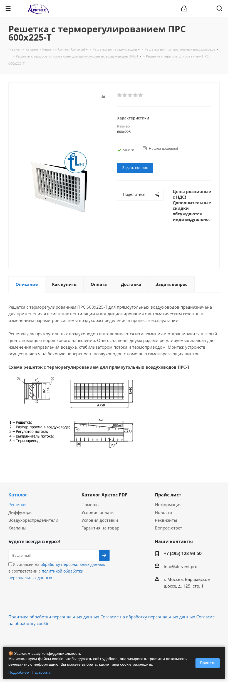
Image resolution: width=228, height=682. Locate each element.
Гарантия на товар (100, 528)
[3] (130, 95)
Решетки (17, 504)
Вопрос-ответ (168, 528)
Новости (163, 512)
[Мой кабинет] (184, 8)
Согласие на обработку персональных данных (147, 616)
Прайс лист (168, 495)
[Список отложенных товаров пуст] (205, 8)
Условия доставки (99, 520)
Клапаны (17, 528)
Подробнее (18, 672)
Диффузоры (20, 512)
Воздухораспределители (33, 520)
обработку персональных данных (73, 564)
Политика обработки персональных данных (53, 616)
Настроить (41, 672)
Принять (207, 663)
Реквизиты (166, 520)
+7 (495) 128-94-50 (183, 553)
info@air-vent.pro (180, 566)
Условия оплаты (98, 512)
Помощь (90, 504)
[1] (119, 95)
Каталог (17, 495)
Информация (168, 504)
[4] (135, 95)
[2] (125, 95)
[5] (140, 95)
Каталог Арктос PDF (104, 495)
